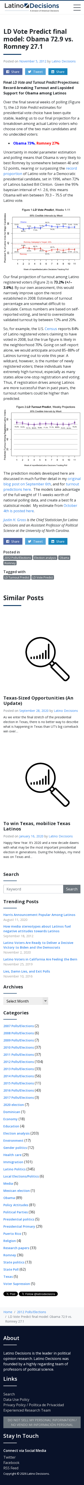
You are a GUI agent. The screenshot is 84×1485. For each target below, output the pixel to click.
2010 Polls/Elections (18, 1047)
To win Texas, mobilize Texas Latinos (36, 826)
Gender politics (15, 1148)
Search (72, 889)
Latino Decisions (64, 61)
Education (11, 1126)
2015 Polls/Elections (18, 1083)
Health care (12, 1155)
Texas (8, 1276)
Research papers (16, 1248)
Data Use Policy (16, 1399)
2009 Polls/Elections (18, 1040)
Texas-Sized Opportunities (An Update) (38, 700)
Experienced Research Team (27, 1410)
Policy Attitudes (15, 1205)
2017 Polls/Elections (18, 1097)
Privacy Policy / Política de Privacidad (33, 1404)
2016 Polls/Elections (18, 1090)
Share (14, 72)
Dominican (11, 1112)
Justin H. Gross (14, 519)
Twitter (9, 1457)
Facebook (11, 1462)
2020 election (13, 1105)
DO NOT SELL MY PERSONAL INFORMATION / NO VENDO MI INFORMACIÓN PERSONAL (42, 1422)
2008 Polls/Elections (18, 1033)
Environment (13, 1140)
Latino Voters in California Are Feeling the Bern (40, 959)
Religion (9, 1241)
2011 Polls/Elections (18, 1054)
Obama (64, 558)
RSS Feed (10, 1468)
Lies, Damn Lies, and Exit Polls (26, 971)
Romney (9, 563)
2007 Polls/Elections (18, 1026)
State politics (13, 1262)
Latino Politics (14, 1169)
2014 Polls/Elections (18, 1076)
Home (7, 1312)
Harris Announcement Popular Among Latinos (39, 915)
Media (8, 1183)
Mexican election (16, 1190)
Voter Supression (16, 1284)
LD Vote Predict (42, 577)
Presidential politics (18, 1219)
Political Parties (15, 1212)
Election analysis (45, 558)
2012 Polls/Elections (17, 558)
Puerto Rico (12, 1233)
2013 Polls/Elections (18, 1069)
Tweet (37, 72)
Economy (10, 1119)
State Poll (11, 1269)
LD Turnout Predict (16, 577)
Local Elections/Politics (21, 1176)
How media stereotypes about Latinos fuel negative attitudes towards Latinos (37, 928)
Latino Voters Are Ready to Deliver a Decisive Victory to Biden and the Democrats (38, 945)
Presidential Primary (19, 1226)
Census (51, 328)
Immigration (13, 1162)
